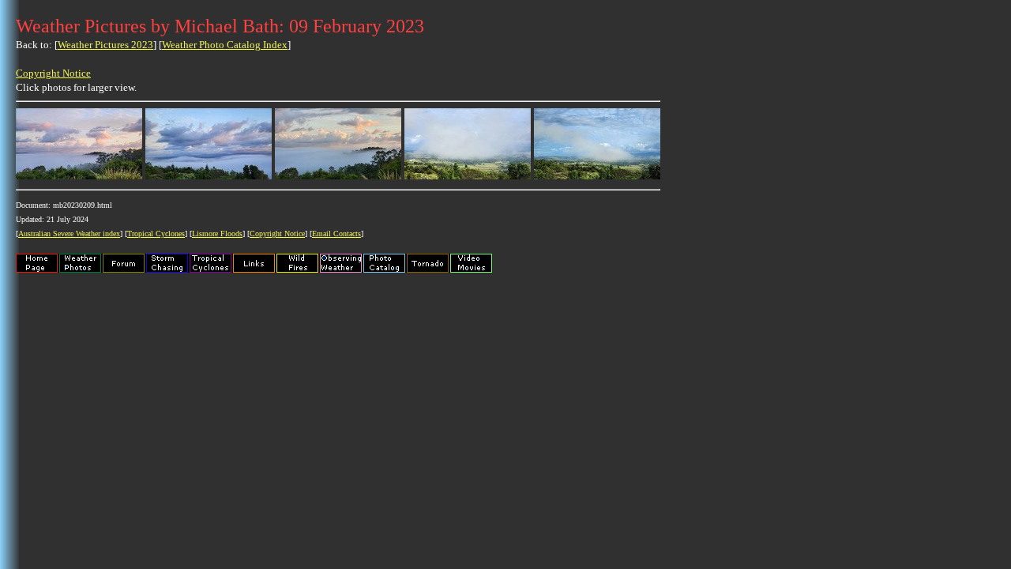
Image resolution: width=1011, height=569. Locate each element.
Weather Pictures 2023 (105, 45)
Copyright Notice (53, 73)
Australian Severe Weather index (69, 233)
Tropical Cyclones (156, 233)
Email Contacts (336, 233)
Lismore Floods (217, 233)
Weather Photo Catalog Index (225, 45)
